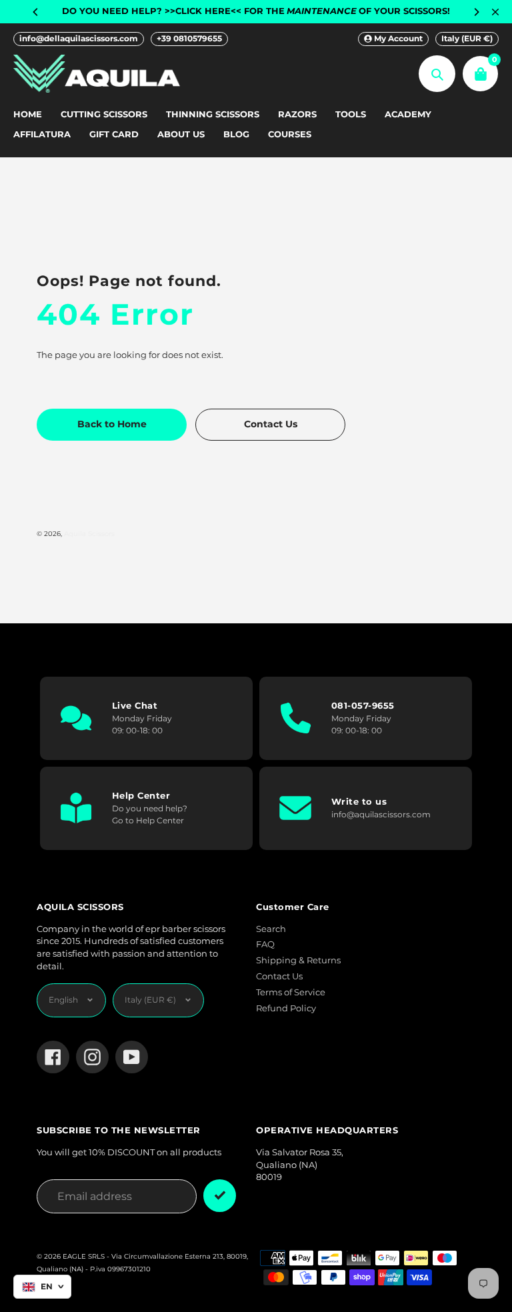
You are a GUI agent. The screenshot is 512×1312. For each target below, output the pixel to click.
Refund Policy (286, 1008)
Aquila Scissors (89, 533)
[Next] (476, 12)
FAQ (265, 944)
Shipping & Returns (298, 960)
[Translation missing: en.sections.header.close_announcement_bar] (495, 12)
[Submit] (219, 1195)
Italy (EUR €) (467, 38)
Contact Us (279, 976)
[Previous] (36, 12)
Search (271, 929)
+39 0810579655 (189, 38)
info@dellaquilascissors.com (78, 38)
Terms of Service (290, 992)
